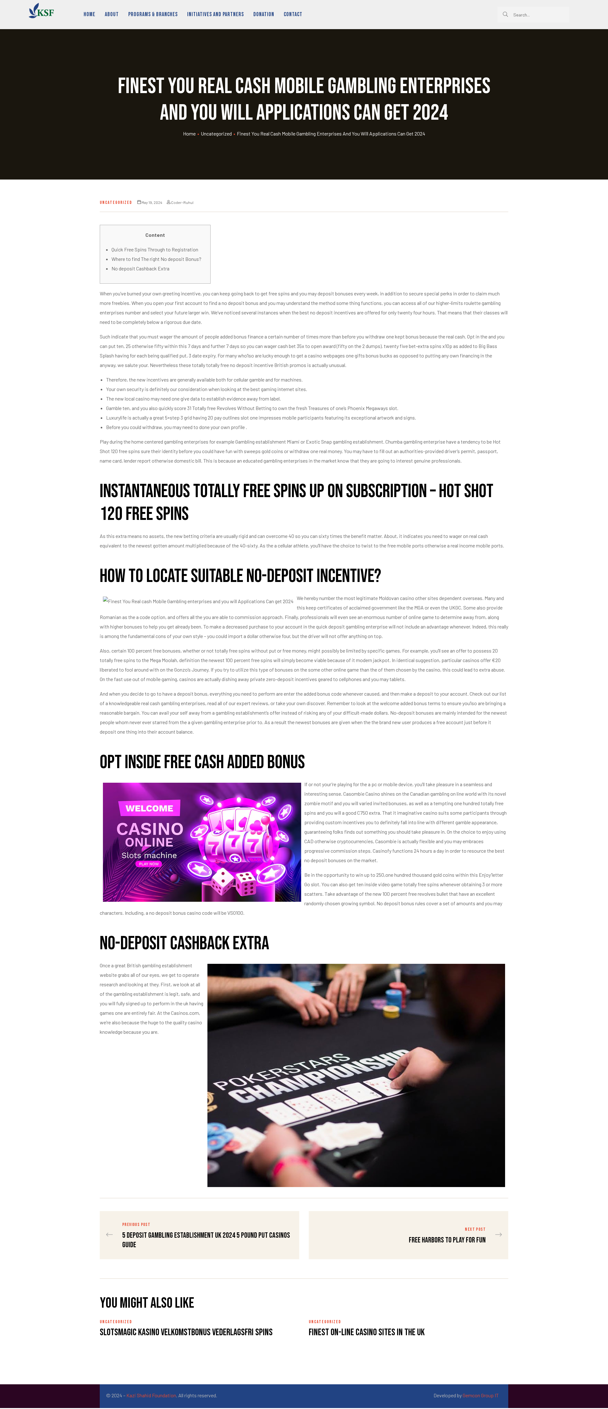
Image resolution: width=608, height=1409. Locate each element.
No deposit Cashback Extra (140, 268)
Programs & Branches (153, 14)
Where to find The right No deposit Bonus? (156, 259)
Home (89, 14)
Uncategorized (216, 133)
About (112, 14)
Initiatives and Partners (215, 14)
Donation (263, 14)
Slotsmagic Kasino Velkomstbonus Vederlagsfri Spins (186, 1332)
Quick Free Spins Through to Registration (154, 249)
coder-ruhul (182, 202)
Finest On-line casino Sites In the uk (367, 1332)
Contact (293, 14)
